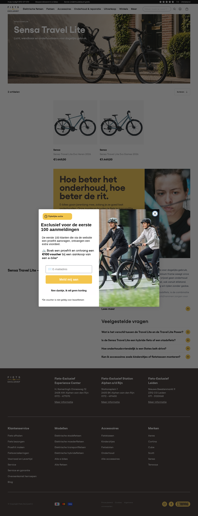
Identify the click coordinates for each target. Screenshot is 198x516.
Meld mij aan (68, 279)
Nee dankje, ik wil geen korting (69, 290)
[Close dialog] (155, 213)
